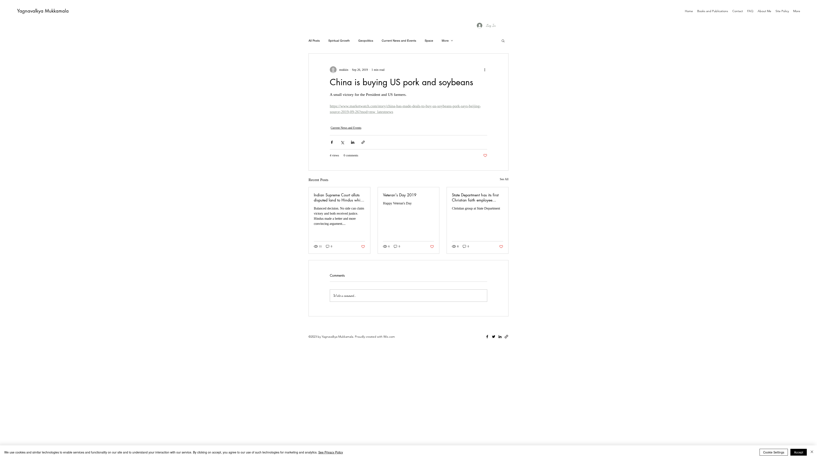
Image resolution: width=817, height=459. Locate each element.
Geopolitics (365, 40)
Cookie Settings (773, 452)
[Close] (811, 452)
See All (504, 179)
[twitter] (493, 336)
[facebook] (487, 336)
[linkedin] (500, 336)
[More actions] (484, 69)
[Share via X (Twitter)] (342, 142)
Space (429, 40)
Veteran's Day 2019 (399, 194)
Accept (798, 452)
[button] (503, 40)
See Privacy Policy (330, 452)
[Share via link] (363, 142)
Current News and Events (399, 40)
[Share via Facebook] (332, 142)
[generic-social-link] (506, 336)
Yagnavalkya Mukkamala (43, 11)
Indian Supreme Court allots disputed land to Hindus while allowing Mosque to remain (338, 197)
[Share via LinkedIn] (353, 142)
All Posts (314, 40)
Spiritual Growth (339, 40)
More (445, 40)
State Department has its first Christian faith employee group (475, 197)
